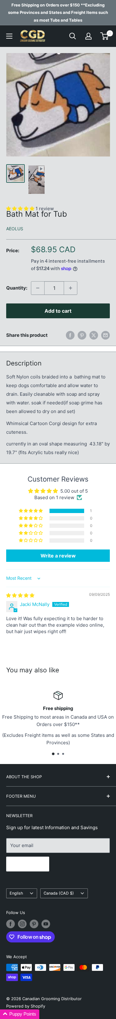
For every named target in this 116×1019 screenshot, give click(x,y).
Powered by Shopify (25, 1006)
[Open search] (72, 36)
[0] (105, 36)
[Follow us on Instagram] (22, 924)
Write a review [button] (58, 556)
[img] (20, 595)
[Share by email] (105, 335)
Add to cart (58, 311)
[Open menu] (9, 36)
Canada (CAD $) (59, 893)
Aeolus (14, 228)
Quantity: (16, 288)
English (16, 893)
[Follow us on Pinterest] (34, 924)
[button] (31, 511)
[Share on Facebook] (70, 335)
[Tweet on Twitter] (93, 335)
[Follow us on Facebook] (10, 924)
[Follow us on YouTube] (45, 924)
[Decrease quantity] (37, 288)
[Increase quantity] (70, 288)
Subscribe (27, 864)
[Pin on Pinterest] (82, 335)
